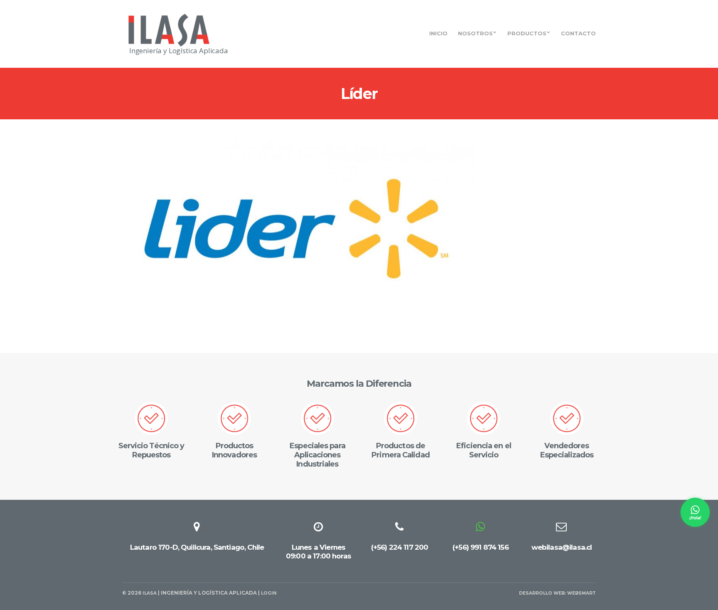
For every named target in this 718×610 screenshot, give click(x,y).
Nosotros (475, 33)
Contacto (578, 33)
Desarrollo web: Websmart (557, 593)
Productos (526, 33)
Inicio (438, 33)
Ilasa (150, 593)
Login (269, 593)
